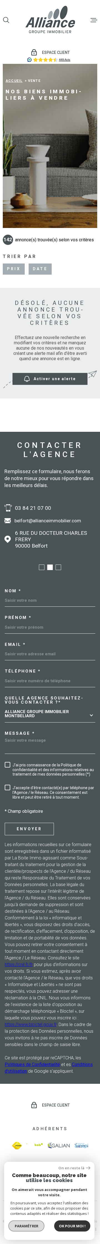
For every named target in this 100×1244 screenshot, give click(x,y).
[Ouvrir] (6, 20)
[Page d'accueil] (50, 20)
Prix (14, 269)
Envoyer (29, 829)
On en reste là (71, 1168)
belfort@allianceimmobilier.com (47, 520)
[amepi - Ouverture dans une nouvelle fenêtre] (81, 1146)
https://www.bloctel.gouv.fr (30, 1024)
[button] (41, 567)
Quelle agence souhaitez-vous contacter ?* (44, 700)
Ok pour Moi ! (72, 1225)
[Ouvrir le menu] (94, 20)
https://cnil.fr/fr (19, 964)
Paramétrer (26, 1225)
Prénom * (18, 618)
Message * (20, 733)
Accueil (14, 81)
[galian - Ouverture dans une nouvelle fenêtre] (58, 1145)
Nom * (13, 591)
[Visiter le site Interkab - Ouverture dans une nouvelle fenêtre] (34, 1145)
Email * (15, 645)
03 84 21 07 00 (33, 508)
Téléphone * (23, 671)
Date (40, 269)
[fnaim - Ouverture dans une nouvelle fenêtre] (17, 1145)
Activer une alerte (55, 379)
